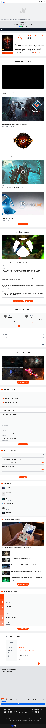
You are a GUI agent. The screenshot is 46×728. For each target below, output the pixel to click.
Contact (2, 718)
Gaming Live (14, 123)
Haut (36, 663)
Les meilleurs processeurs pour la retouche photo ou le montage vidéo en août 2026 (27, 552)
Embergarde (8, 493)
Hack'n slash (21, 647)
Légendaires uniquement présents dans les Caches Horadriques (14, 419)
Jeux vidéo (7, 19)
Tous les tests (29, 301)
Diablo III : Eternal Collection (11, 398)
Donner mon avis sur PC (39, 35)
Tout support (16, 24)
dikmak (31, 317)
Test (19, 35)
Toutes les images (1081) (23, 382)
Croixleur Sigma (9, 503)
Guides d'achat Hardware (23, 584)
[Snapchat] (26, 712)
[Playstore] (33, 712)
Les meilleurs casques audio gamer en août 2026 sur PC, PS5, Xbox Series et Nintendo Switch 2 (26, 578)
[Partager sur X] (22, 26)
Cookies (9, 720)
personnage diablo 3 (6, 473)
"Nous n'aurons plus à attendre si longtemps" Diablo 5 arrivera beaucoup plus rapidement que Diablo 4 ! (23, 286)
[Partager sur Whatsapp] (21, 26)
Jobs (38, 720)
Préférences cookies (22, 720)
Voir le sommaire (23, 444)
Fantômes (21, 650)
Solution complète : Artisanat (8, 433)
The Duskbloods (9, 612)
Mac (31, 24)
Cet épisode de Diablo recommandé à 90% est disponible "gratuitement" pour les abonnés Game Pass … (22, 263)
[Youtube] (14, 712)
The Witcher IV (9, 513)
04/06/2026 (42, 473)
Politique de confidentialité (39, 718)
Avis (28, 35)
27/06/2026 (42, 459)
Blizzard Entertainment (23, 641)
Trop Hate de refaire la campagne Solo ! (10, 466)
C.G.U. (21, 718)
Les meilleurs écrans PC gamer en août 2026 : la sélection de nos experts (26, 571)
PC (4, 19)
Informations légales (14, 718)
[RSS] (17, 712)
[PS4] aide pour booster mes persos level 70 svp (11, 459)
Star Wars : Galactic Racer (11, 622)
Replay (22, 92)
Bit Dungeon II (9, 487)
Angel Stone (8, 498)
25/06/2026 (42, 466)
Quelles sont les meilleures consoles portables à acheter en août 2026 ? (16, 547)
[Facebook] (4, 712)
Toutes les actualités (18, 301)
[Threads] (23, 712)
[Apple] (36, 712)
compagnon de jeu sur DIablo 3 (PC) (9, 462)
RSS (34, 720)
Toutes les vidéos (23, 224)
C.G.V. (25, 718)
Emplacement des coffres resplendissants (10, 424)
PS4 (23, 24)
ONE (25, 24)
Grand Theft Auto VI (10, 595)
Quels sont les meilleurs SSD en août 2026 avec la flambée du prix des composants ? (25, 565)
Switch (21, 24)
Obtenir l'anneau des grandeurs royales (9, 414)
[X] (8, 712)
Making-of (15, 155)
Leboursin (10, 317)
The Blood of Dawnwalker (11, 617)
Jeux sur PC (12, 19)
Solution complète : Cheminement (9, 438)
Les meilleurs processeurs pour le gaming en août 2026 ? (22, 558)
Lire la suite (10, 322)
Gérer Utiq (15, 720)
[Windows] (39, 712)
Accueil (2, 19)
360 (29, 24)
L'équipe (7, 718)
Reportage (12, 186)
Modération (30, 718)
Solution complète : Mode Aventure (9, 428)
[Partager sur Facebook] (19, 26)
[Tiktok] (20, 712)
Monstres (26, 650)
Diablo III (22, 19)
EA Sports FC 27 (9, 606)
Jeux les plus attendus (23, 628)
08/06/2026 (42, 469)
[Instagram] (11, 712)
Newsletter (30, 720)
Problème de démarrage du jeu (8, 469)
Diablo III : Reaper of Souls (11, 402)
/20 (43, 331)
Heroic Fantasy (31, 650)
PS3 (27, 24)
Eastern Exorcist (9, 508)
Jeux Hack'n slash (17, 19)
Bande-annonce (8, 52)
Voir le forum (23, 477)
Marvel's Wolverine (9, 601)
